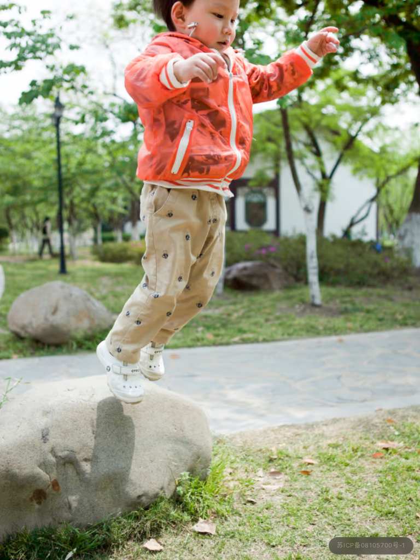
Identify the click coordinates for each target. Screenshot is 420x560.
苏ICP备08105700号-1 (371, 545)
